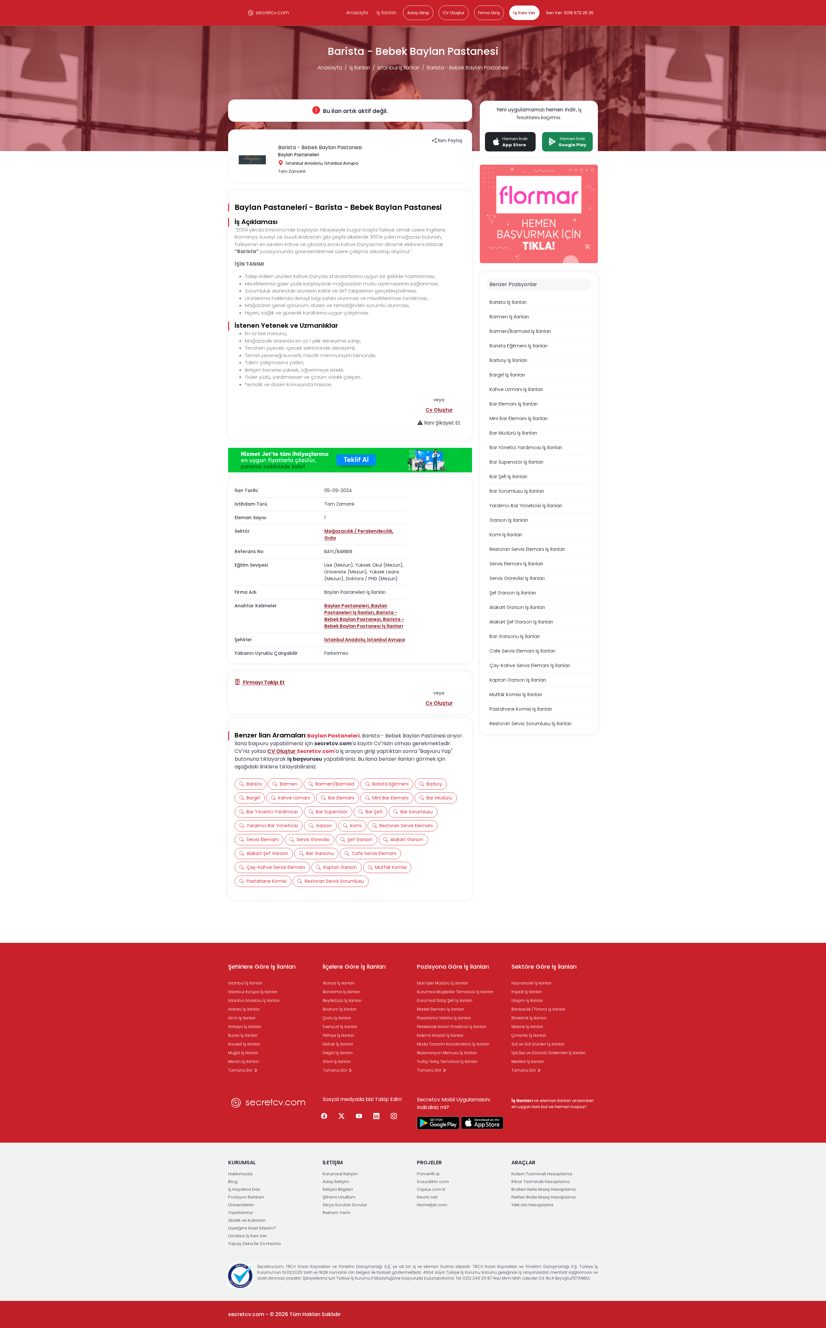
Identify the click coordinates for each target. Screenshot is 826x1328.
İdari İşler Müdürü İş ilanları (442, 983)
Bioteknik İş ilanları (529, 1018)
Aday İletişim (336, 1182)
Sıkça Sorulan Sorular (345, 1205)
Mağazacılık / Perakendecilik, (359, 531)
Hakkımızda (240, 1174)
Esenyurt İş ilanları (340, 1026)
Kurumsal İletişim (340, 1174)
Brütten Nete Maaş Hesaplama (543, 1189)
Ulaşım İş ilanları (527, 1000)
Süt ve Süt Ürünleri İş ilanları (537, 1044)
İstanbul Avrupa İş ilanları (252, 991)
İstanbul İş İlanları (398, 67)
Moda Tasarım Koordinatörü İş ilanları (453, 1044)
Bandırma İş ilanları (341, 991)
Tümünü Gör (241, 1070)
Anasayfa (357, 12)
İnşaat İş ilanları (526, 991)
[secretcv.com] (268, 13)
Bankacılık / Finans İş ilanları (538, 1009)
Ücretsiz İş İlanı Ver (247, 1236)
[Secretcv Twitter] (342, 1116)
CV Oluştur (454, 13)
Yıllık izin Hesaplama (532, 1205)
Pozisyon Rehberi (246, 1197)
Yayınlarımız (240, 1213)
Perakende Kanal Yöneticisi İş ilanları (451, 1026)
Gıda (330, 538)
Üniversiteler (241, 1205)
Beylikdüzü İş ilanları (342, 1000)
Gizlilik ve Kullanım (247, 1220)
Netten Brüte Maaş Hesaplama (543, 1197)
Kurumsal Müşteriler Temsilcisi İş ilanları (455, 991)
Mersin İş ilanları (243, 1061)
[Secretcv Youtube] (359, 1116)
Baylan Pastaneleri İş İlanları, (355, 609)
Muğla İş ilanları (243, 1052)
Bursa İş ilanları (242, 1035)
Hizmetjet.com (432, 1205)
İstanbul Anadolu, (345, 639)
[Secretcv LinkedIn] (376, 1116)
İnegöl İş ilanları (338, 1052)
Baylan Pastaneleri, (347, 605)
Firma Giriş (489, 13)
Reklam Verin (336, 1213)
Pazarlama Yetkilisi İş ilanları (444, 1018)
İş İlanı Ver (524, 13)
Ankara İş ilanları (244, 1009)
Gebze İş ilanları (338, 1044)
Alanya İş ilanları (338, 983)
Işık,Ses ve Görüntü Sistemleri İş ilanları (548, 1052)
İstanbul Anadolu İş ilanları (254, 1000)
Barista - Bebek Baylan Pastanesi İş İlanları (364, 622)
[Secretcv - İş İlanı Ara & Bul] (438, 1123)
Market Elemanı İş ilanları (440, 1009)
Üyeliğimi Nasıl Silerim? (252, 1228)
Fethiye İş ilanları (338, 1035)
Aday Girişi (418, 13)
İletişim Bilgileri (338, 1189)
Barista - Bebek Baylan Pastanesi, (360, 616)
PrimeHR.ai (428, 1174)
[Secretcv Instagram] (394, 1116)
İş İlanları (386, 12)
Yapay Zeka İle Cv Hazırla (254, 1243)
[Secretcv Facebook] (324, 1116)
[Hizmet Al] (350, 460)
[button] (439, 410)
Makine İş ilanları (527, 1026)
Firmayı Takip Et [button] (263, 682)
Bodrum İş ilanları (340, 1009)
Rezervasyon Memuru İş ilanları (447, 1052)
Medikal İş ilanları (527, 1061)
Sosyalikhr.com (433, 1182)
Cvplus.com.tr (431, 1189)
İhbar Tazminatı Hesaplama (540, 1182)
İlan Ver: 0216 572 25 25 (570, 13)
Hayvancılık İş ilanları (531, 983)
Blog (232, 1182)
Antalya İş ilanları (244, 1026)
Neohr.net (427, 1197)
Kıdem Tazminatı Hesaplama (541, 1174)
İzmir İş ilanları (242, 1018)
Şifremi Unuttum (339, 1197)
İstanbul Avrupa (386, 639)
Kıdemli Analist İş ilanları (440, 1035)
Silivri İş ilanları (337, 1061)
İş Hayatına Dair (244, 1189)
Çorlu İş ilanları (337, 1018)
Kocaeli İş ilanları (244, 1044)
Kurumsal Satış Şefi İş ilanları (444, 1000)
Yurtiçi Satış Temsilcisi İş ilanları (447, 1061)
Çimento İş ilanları (528, 1035)
